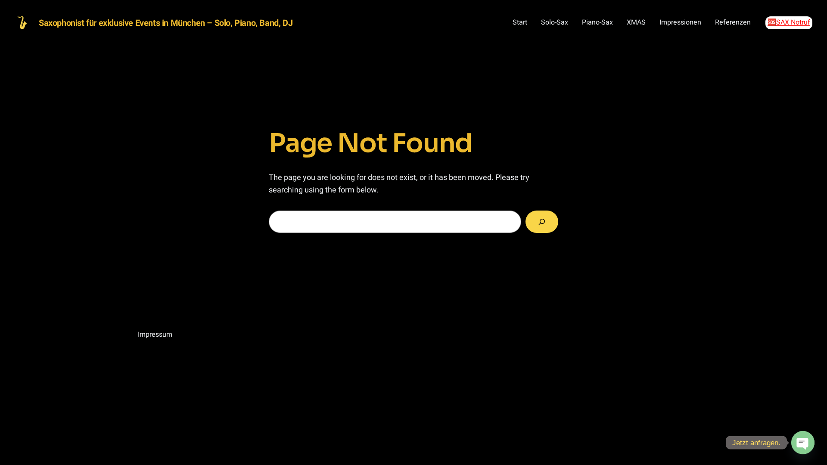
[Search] (541, 222)
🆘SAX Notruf (789, 22)
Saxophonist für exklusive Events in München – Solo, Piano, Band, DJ (165, 23)
